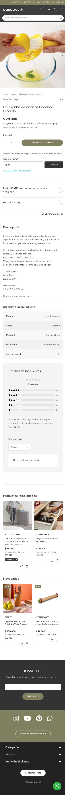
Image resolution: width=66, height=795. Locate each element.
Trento (8, 617)
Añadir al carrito (42, 142)
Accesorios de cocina (33, 94)
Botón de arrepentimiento (33, 733)
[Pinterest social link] (39, 718)
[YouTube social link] (27, 718)
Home (5, 94)
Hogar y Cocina (16, 94)
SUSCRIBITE (33, 696)
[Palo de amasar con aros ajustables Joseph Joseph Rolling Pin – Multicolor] (48, 598)
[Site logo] (13, 9)
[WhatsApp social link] (50, 718)
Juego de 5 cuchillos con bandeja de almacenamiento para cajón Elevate (48, 540)
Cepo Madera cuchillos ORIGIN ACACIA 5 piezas (16, 622)
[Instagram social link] (16, 718)
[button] (3, 55)
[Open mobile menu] (62, 9)
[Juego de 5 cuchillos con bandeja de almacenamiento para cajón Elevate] (48, 515)
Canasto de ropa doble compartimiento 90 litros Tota (16, 540)
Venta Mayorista (33, 773)
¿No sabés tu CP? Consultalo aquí (17, 171)
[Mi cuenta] (49, 9)
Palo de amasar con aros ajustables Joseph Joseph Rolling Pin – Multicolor (47, 623)
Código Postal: (11, 158)
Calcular (54, 164)
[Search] (61, 18)
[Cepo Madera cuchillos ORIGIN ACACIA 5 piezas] (17, 598)
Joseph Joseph (11, 99)
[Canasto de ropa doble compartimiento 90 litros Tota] (17, 515)
